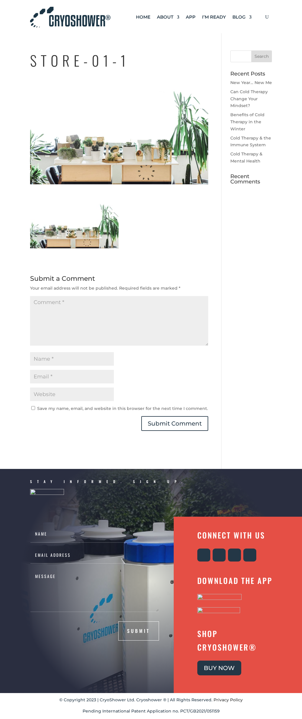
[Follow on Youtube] (234, 555)
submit (138, 630)
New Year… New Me (251, 82)
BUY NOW (219, 668)
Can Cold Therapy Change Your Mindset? (249, 99)
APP (191, 17)
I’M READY (214, 17)
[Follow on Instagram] (203, 555)
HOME (143, 17)
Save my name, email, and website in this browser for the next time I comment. (122, 408)
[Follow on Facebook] (219, 555)
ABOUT (165, 17)
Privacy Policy (228, 699)
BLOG (239, 17)
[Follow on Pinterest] (249, 555)
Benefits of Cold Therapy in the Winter (247, 122)
